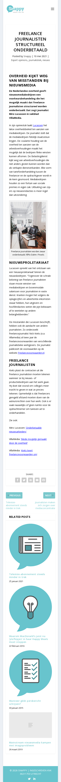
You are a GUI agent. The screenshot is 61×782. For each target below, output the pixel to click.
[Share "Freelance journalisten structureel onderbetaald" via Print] (43, 480)
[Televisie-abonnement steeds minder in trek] (30, 547)
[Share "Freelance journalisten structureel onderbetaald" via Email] (37, 480)
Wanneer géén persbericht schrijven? (25, 702)
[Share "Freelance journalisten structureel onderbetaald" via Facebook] (17, 480)
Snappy (27, 56)
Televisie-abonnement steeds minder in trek (27, 576)
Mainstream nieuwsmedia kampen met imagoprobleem (30, 744)
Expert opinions (19, 60)
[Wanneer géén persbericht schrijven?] (30, 673)
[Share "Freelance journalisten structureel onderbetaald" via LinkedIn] (30, 480)
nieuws (46, 60)
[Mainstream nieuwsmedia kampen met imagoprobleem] (30, 725)
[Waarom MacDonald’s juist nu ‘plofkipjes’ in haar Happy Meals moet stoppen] (30, 609)
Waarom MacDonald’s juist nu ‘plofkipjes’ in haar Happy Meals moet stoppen (28, 639)
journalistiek (35, 60)
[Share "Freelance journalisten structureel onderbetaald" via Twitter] (24, 480)
